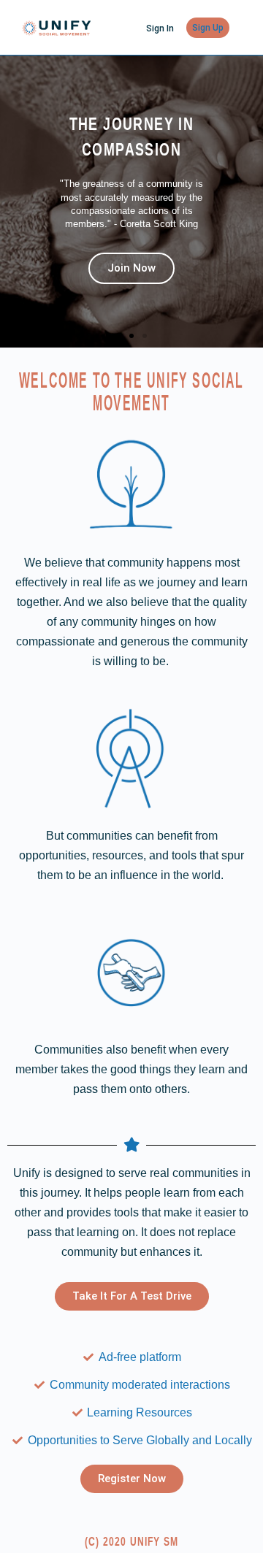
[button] (118, 336)
